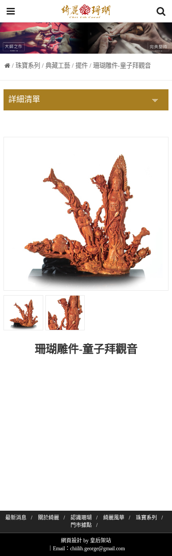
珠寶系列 (27, 65)
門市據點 (81, 525)
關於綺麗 (48, 518)
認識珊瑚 (81, 518)
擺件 (81, 65)
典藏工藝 (57, 65)
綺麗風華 (113, 518)
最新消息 (15, 518)
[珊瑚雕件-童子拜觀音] (23, 312)
